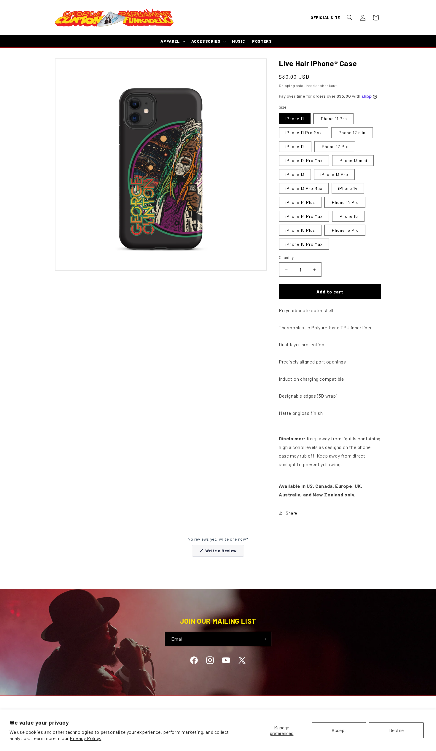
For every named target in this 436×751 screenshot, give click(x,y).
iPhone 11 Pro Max (303, 132)
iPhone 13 (295, 174)
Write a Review (224, 552)
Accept (339, 730)
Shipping (287, 85)
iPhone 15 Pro (345, 230)
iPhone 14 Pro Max (304, 216)
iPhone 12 (295, 146)
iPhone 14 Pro (345, 202)
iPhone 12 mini (352, 132)
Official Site (325, 17)
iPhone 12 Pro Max (304, 160)
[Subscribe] (264, 639)
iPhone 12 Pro (335, 146)
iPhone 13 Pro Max (303, 188)
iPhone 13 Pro (334, 174)
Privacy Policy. (85, 738)
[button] (349, 17)
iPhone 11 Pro (333, 118)
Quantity (286, 257)
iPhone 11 (294, 118)
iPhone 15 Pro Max (304, 244)
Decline (396, 730)
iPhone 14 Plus (300, 202)
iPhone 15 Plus (300, 230)
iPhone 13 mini (352, 160)
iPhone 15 (348, 216)
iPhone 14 (348, 188)
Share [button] (291, 512)
